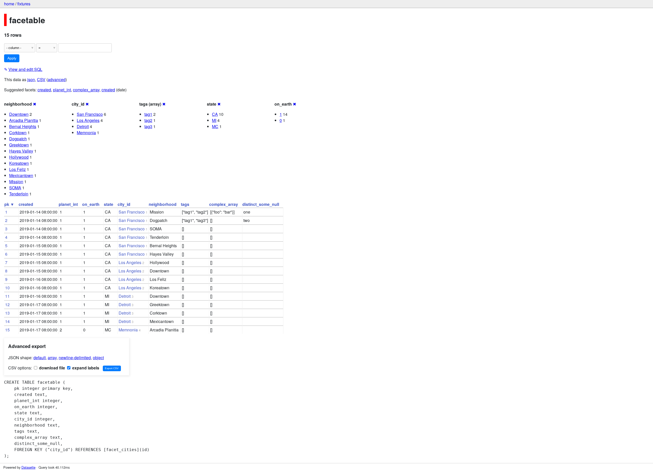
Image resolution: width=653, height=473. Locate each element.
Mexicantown (21, 175)
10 (7, 288)
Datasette (28, 467)
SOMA (15, 188)
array (52, 357)
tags (185, 204)
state (108, 204)
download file (51, 368)
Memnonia (86, 132)
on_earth (90, 204)
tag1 (148, 114)
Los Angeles (88, 120)
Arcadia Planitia (23, 120)
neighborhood (163, 204)
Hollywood (19, 157)
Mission (16, 181)
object (98, 357)
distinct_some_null (260, 204)
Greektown (19, 145)
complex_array (86, 90)
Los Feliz (17, 169)
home (9, 4)
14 (7, 321)
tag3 (148, 126)
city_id (124, 204)
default (39, 357)
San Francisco (90, 114)
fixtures (23, 4)
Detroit (83, 126)
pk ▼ (9, 204)
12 (7, 304)
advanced (57, 79)
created (44, 90)
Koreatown (19, 163)
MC (215, 126)
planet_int (62, 90)
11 (7, 296)
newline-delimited (75, 357)
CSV (41, 79)
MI (214, 120)
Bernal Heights (22, 126)
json (31, 79)
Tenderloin (18, 194)
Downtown (19, 114)
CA (215, 114)
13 (7, 313)
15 (7, 330)
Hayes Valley (21, 151)
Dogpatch (18, 139)
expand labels (85, 368)
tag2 (148, 120)
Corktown (18, 132)
